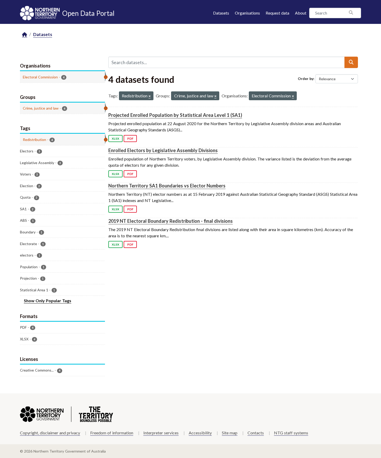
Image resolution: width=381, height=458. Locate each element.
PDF (130, 138)
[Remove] (150, 96)
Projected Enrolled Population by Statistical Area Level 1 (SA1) (175, 115)
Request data (277, 12)
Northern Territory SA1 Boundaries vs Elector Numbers (166, 185)
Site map (229, 432)
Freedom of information (111, 432)
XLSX (115, 138)
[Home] (24, 35)
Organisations (247, 12)
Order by (305, 78)
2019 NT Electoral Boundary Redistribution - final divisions (170, 221)
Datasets (221, 12)
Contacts (256, 432)
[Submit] (351, 62)
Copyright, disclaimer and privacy (50, 432)
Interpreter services (161, 432)
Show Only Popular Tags (47, 300)
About (300, 12)
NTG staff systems (291, 432)
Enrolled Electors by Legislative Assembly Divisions (163, 150)
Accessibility (200, 432)
